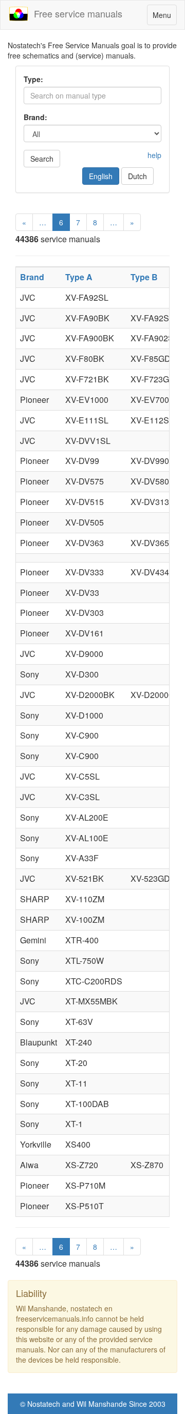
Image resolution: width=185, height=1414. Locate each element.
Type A (78, 277)
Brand (32, 277)
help (154, 155)
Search (41, 158)
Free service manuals (75, 13)
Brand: (35, 117)
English (101, 176)
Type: (33, 79)
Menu (164, 17)
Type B (144, 277)
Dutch (137, 176)
